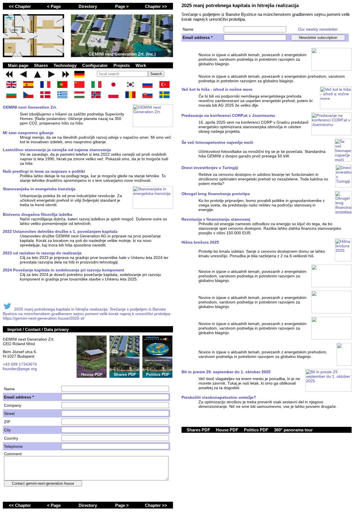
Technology (65, 65)
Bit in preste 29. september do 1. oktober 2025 (226, 372)
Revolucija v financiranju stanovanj (216, 219)
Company (12, 405)
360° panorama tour (293, 429)
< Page (54, 6)
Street (9, 413)
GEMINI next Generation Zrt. (30, 107)
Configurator (95, 65)
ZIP (7, 421)
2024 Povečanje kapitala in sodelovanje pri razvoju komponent (63, 270)
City (7, 430)
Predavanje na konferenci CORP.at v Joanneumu (228, 115)
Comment (13, 454)
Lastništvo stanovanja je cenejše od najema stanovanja (57, 149)
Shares (41, 65)
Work (140, 65)
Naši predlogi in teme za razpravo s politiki (44, 171)
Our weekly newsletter (318, 29)
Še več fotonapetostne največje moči (217, 142)
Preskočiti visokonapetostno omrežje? (219, 397)
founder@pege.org (20, 368)
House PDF (228, 429)
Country (11, 438)
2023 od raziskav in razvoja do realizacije (42, 253)
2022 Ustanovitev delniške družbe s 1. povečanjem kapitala (60, 231)
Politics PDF (257, 429)
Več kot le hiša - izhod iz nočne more (217, 89)
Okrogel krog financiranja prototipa (216, 193)
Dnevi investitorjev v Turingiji (210, 167)
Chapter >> (156, 6)
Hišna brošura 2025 (200, 242)
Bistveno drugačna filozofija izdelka (37, 214)
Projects (122, 65)
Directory (87, 6)
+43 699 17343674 (20, 364)
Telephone (13, 446)
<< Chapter (20, 6)
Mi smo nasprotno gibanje (28, 132)
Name (188, 29)
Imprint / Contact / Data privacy (38, 329)
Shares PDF (199, 429)
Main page (19, 65)
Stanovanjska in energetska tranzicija (39, 189)
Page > (122, 6)
